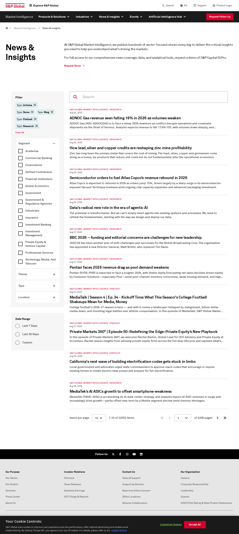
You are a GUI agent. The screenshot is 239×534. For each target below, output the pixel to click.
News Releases (72, 484)
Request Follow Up (219, 16)
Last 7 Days (29, 326)
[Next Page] (217, 418)
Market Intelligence (25, 28)
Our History (12, 484)
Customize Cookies (171, 524)
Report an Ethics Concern (136, 490)
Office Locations (131, 496)
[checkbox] (37, 151)
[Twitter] (113, 454)
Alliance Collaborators (134, 503)
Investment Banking (38, 224)
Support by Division (133, 484)
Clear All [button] (19, 132)
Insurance (31, 217)
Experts (185, 496)
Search (170, 5)
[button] (34, 105)
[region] (119, 525)
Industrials (32, 210)
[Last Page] (225, 418)
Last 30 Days (30, 334)
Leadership (187, 490)
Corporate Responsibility (194, 484)
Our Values (11, 478)
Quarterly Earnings (74, 490)
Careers (185, 478)
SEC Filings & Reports (76, 496)
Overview (69, 478)
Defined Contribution (38, 172)
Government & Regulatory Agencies (38, 201)
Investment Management (33, 233)
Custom (27, 342)
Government (33, 193)
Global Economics (37, 186)
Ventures (11, 490)
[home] (7, 28)
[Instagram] (127, 454)
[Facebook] (120, 454)
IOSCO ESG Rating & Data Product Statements (206, 503)
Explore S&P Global (45, 5)
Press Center (13, 496)
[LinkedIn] (141, 454)
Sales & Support (131, 478)
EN (185, 5)
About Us (11, 503)
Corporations (33, 165)
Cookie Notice (119, 530)
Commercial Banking (38, 158)
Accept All (195, 524)
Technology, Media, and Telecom (40, 261)
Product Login (224, 5)
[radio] (17, 326)
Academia (31, 151)
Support (201, 5)
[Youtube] (134, 454)
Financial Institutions (38, 179)
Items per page (79, 418)
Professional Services (39, 253)
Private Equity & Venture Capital (35, 244)
